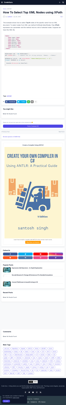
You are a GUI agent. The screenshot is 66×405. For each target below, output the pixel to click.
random (37, 364)
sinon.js (34, 367)
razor (44, 364)
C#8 (5, 354)
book (33, 351)
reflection (6, 367)
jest (34, 357)
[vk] (25, 257)
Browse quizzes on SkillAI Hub (11, 136)
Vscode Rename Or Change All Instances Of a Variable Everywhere (32, 275)
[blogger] (10, 257)
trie (37, 370)
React (50, 364)
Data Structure (19, 354)
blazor (27, 351)
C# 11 (48, 351)
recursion (57, 364)
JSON (52, 357)
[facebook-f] (10, 254)
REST (13, 367)
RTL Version (42, 402)
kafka (58, 357)
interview (18, 357)
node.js (58, 361)
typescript (44, 370)
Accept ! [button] (6, 401)
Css (11, 354)
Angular (23, 348)
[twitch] (56, 257)
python (25, 364)
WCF (5, 373)
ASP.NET (9, 8)
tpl (32, 370)
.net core (6, 348)
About (27, 402)
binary (16, 351)
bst (38, 351)
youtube (30, 373)
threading (15, 370)
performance (7, 364)
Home (4, 8)
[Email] (32, 101)
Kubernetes (7, 361)
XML (24, 373)
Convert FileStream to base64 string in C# (25, 282)
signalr (27, 367)
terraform (6, 370)
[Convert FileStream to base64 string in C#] (7, 284)
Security (20, 367)
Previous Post (5, 131)
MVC (51, 361)
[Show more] (35, 101)
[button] (2, 2)
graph (5, 357)
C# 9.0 (54, 351)
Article (36, 348)
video (51, 370)
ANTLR (30, 348)
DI (37, 354)
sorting (41, 367)
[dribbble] (40, 257)
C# (43, 351)
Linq (32, 361)
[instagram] (56, 254)
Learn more (16, 397)
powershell (17, 364)
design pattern (29, 354)
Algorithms (15, 348)
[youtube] (40, 254)
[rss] (40, 392)
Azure (50, 348)
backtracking (7, 351)
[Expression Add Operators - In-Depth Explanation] (7, 270)
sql (47, 367)
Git (54, 354)
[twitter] (25, 254)
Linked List (16, 361)
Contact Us (34, 402)
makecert (44, 361)
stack (52, 367)
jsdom (46, 357)
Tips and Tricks (25, 370)
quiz (31, 364)
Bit (21, 351)
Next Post (61, 131)
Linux (37, 361)
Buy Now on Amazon (33, 242)
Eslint (49, 354)
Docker (43, 354)
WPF (18, 373)
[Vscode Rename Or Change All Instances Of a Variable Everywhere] (7, 277)
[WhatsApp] (28, 101)
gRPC (11, 357)
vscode (58, 370)
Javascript (27, 357)
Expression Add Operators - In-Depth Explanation (27, 268)
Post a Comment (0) (33, 126)
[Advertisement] (33, 81)
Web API (12, 373)
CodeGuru (8, 2)
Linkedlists (25, 361)
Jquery (40, 357)
